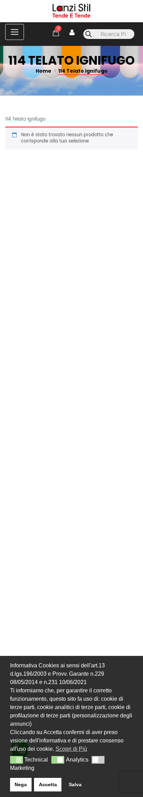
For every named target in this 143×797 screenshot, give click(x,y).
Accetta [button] (48, 784)
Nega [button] (21, 784)
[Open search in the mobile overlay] (109, 34)
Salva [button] (75, 784)
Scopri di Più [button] (71, 749)
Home (43, 70)
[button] (16, 760)
